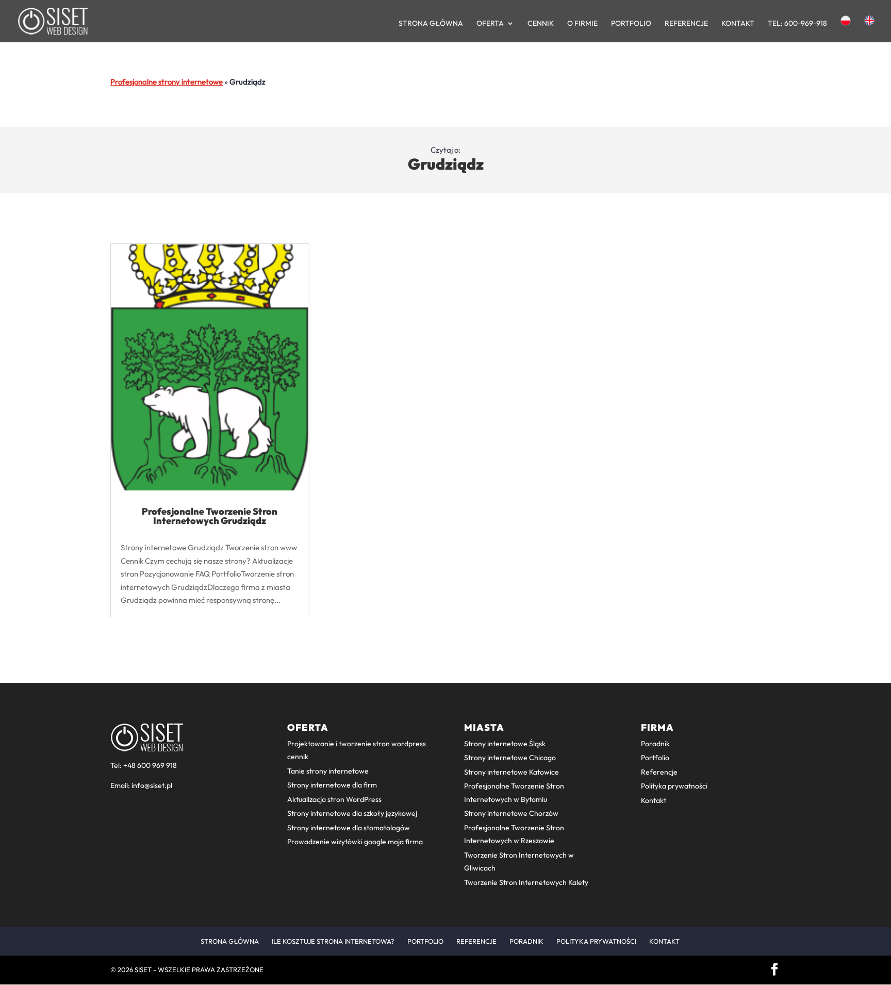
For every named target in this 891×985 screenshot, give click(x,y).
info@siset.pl (151, 785)
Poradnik (655, 743)
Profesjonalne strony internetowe (166, 82)
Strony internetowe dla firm (332, 785)
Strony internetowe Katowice (511, 772)
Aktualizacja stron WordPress (334, 799)
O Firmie (582, 24)
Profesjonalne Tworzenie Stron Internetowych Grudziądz (209, 516)
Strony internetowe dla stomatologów (348, 827)
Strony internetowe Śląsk (505, 743)
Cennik (540, 24)
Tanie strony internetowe (328, 771)
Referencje (686, 24)
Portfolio (631, 24)
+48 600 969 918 (150, 765)
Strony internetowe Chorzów (511, 813)
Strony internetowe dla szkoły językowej (352, 813)
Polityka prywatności (674, 786)
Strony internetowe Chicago (510, 757)
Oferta (490, 24)
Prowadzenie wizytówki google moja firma (355, 841)
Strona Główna (431, 24)
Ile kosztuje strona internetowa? (333, 941)
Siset (143, 969)
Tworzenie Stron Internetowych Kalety (526, 882)
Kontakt (737, 24)
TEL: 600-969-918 (797, 24)
